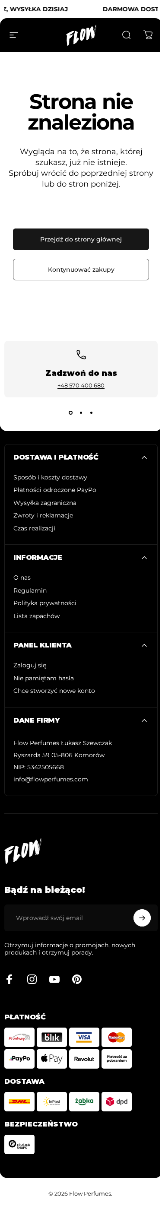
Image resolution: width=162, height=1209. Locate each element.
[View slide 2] (81, 413)
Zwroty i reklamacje (43, 515)
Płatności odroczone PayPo (54, 490)
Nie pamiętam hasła (43, 678)
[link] (62, 743)
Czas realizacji (34, 528)
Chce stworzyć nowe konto (54, 691)
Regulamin (30, 590)
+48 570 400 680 (81, 385)
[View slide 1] (71, 413)
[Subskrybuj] (142, 918)
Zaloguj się (29, 665)
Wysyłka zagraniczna (44, 503)
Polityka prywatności (44, 603)
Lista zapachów (36, 616)
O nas (22, 577)
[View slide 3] (91, 413)
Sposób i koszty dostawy (50, 477)
